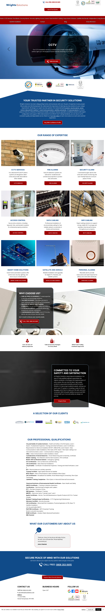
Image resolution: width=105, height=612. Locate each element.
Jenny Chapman (42, 544)
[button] (52, 9)
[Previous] (9, 49)
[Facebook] (73, 591)
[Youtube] (76, 591)
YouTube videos (55, 116)
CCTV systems (66, 108)
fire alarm (56, 390)
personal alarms (74, 110)
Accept (98, 609)
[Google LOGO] (69, 591)
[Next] (96, 49)
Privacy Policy (60, 609)
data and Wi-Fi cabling (31, 110)
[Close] (103, 609)
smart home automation (47, 110)
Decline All (90, 609)
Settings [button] (84, 609)
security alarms (74, 108)
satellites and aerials (60, 110)
